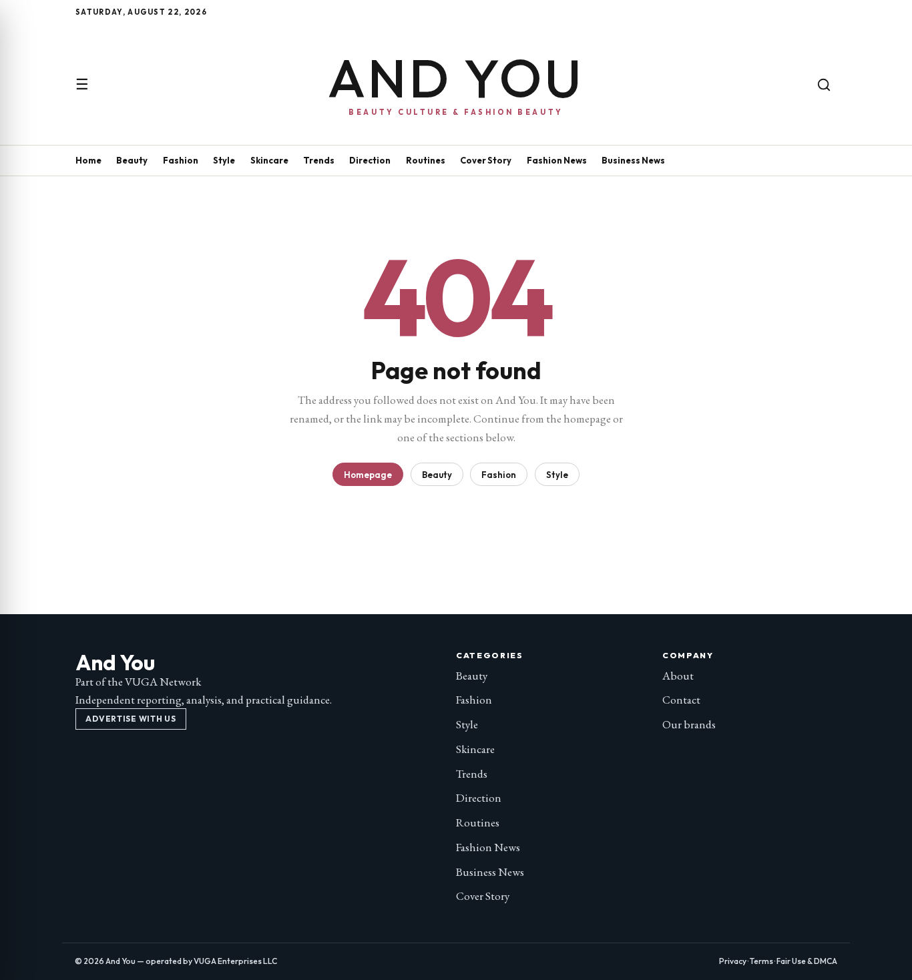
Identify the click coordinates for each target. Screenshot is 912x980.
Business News (633, 160)
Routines (425, 160)
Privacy (732, 961)
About (678, 675)
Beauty (132, 160)
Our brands (689, 724)
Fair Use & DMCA (806, 961)
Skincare (269, 160)
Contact (681, 699)
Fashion (180, 160)
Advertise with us (130, 719)
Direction (370, 160)
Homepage (368, 474)
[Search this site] (824, 84)
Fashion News (557, 160)
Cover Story (485, 160)
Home (88, 160)
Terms (761, 961)
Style (224, 160)
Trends (318, 160)
